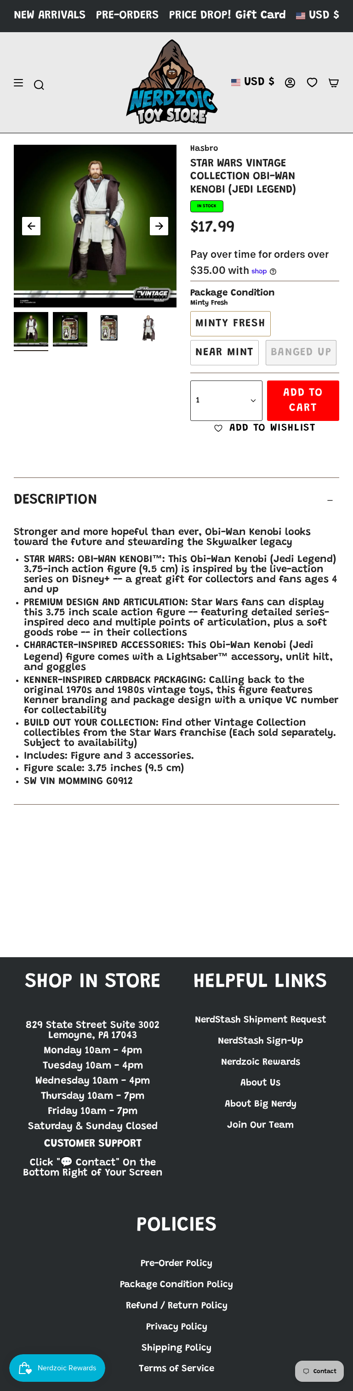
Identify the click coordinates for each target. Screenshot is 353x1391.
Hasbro (204, 149)
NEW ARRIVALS (50, 16)
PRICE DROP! (200, 16)
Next (159, 226)
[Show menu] (18, 82)
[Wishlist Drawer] (312, 82)
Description (55, 500)
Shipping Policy (176, 1348)
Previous (31, 226)
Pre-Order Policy (176, 1263)
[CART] (333, 82)
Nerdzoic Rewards (260, 1062)
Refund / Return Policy (177, 1306)
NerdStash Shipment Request (260, 1020)
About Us (260, 1083)
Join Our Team (260, 1125)
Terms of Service (176, 1369)
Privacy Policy (176, 1327)
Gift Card (260, 16)
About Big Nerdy (260, 1104)
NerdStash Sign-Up (260, 1041)
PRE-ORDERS (127, 16)
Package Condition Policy (176, 1284)
